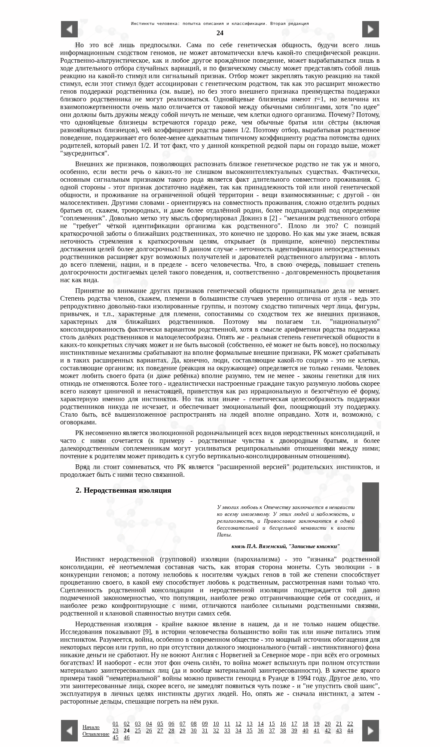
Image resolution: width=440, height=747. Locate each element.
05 (160, 723)
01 (116, 723)
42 (328, 730)
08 (194, 723)
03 (138, 723)
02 (127, 723)
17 (294, 723)
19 (317, 723)
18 (305, 723)
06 (171, 723)
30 (194, 730)
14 (261, 723)
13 (250, 723)
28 (171, 730)
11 (227, 723)
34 (238, 730)
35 (250, 730)
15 (272, 723)
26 (149, 730)
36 (261, 730)
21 (339, 723)
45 (116, 737)
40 (305, 730)
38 (283, 730)
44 (350, 730)
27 (160, 730)
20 (328, 723)
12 (238, 723)
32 (216, 730)
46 (127, 737)
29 (183, 730)
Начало (91, 727)
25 (138, 730)
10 (216, 723)
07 (183, 723)
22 (350, 723)
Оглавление (96, 734)
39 (294, 730)
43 (339, 730)
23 (116, 730)
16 (283, 723)
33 (227, 730)
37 (272, 730)
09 (205, 723)
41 (317, 730)
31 (205, 730)
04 (149, 723)
